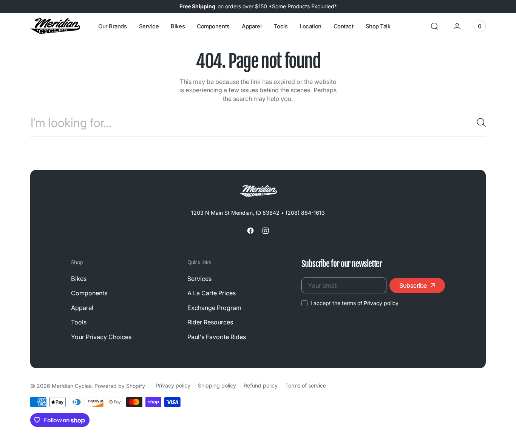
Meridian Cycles (71, 386)
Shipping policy (217, 385)
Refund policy (261, 385)
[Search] (478, 122)
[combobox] (258, 122)
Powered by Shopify (119, 386)
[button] (434, 26)
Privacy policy (381, 303)
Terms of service (305, 385)
